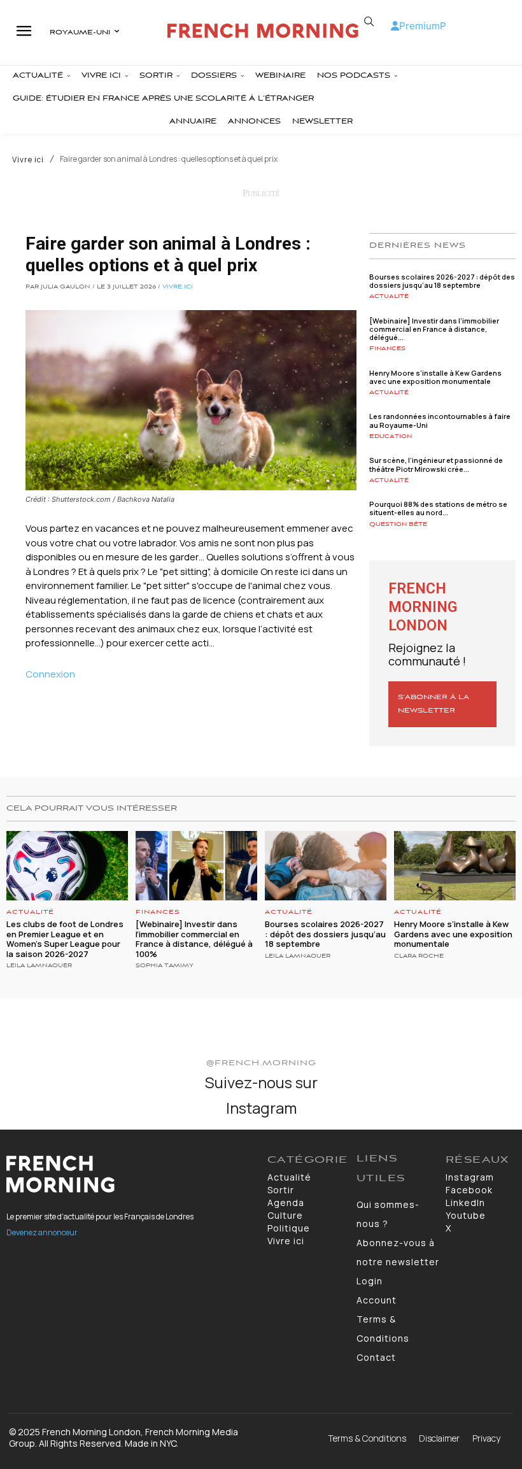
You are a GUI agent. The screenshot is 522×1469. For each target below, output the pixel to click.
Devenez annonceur (42, 1232)
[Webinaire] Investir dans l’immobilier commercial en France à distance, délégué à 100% (194, 939)
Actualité (389, 296)
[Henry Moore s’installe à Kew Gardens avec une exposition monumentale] (455, 865)
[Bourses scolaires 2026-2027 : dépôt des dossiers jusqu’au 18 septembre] (325, 865)
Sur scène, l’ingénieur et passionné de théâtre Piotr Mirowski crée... (436, 464)
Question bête (398, 524)
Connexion (50, 674)
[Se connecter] (395, 26)
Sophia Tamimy (165, 966)
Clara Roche (419, 956)
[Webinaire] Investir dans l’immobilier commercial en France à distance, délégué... (434, 329)
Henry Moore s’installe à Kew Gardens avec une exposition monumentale (435, 377)
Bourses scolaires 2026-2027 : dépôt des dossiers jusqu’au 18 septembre (442, 281)
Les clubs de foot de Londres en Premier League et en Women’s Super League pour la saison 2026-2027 (64, 939)
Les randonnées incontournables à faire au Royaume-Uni (440, 420)
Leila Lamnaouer (39, 966)
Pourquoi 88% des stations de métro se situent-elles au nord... (438, 508)
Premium (419, 26)
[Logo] (263, 31)
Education (390, 436)
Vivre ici (28, 160)
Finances (387, 348)
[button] (369, 21)
